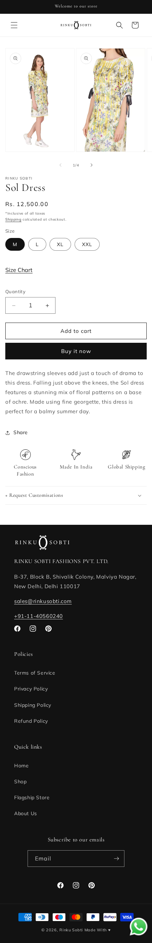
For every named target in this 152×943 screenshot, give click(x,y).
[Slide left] (60, 165)
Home (21, 765)
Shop (20, 781)
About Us (25, 813)
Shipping (13, 219)
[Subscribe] (116, 858)
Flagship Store (31, 797)
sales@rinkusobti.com (43, 601)
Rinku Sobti (71, 929)
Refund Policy (31, 721)
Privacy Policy (31, 689)
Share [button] (20, 432)
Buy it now (76, 351)
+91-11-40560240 (38, 616)
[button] (14, 25)
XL (60, 244)
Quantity (15, 291)
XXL (87, 244)
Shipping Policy (32, 705)
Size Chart (19, 269)
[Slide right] (91, 165)
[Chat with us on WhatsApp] (138, 934)
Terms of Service (34, 673)
